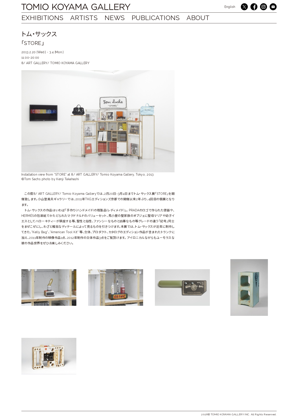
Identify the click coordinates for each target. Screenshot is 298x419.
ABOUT (198, 18)
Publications (156, 18)
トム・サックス (39, 34)
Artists (84, 18)
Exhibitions (42, 18)
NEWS (114, 18)
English (229, 7)
